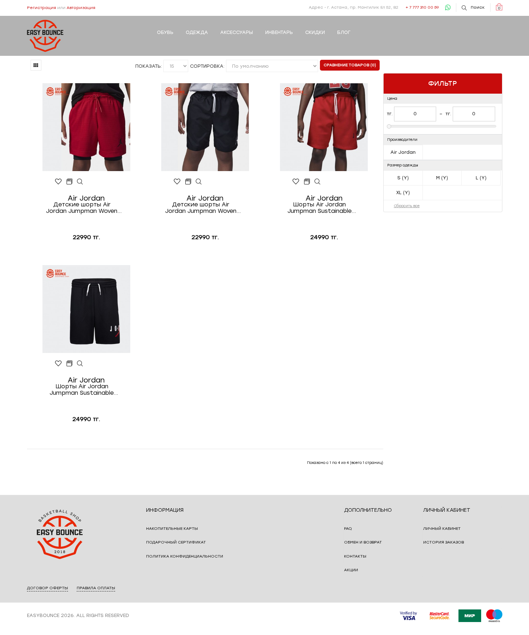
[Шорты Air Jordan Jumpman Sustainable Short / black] (80, 363)
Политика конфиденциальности (184, 556)
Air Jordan (403, 152)
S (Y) (403, 177)
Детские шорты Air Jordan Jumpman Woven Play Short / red (81, 207)
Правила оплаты (96, 588)
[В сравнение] (69, 181)
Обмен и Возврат (363, 542)
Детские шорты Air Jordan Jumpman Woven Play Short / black (200, 207)
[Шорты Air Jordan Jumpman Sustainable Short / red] (317, 181)
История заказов (443, 542)
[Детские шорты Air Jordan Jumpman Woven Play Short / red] (80, 181)
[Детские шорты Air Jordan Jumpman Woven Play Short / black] (198, 181)
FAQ (348, 528)
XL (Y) (403, 192)
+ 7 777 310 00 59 (422, 7)
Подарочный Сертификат (176, 542)
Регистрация (41, 7)
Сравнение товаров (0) (350, 65)
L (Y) (481, 177)
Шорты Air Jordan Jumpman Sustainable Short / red (320, 207)
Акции (351, 570)
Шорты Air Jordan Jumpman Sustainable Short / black (82, 389)
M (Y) (442, 177)
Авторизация (81, 7)
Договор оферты (47, 588)
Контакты (355, 556)
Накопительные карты (172, 528)
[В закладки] (58, 181)
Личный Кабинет (442, 528)
